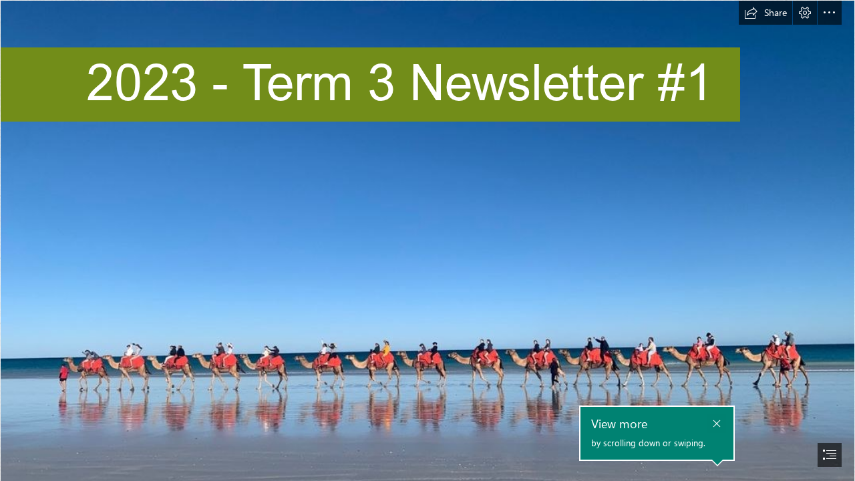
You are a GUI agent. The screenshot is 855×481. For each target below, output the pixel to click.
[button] (765, 13)
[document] (427, 240)
